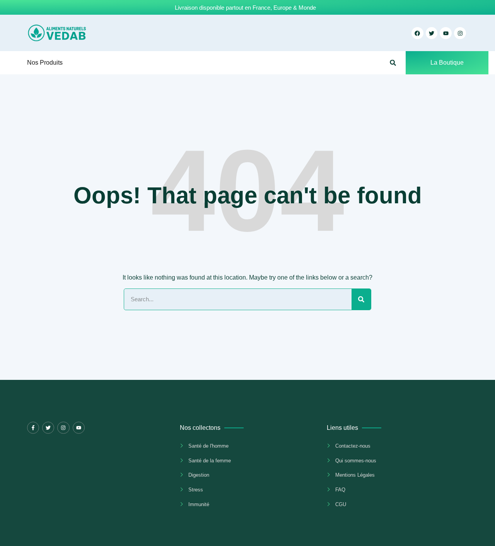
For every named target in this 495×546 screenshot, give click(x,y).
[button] (393, 63)
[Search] (361, 299)
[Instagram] (460, 33)
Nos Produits (45, 62)
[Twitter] (48, 428)
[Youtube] (79, 428)
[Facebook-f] (33, 428)
